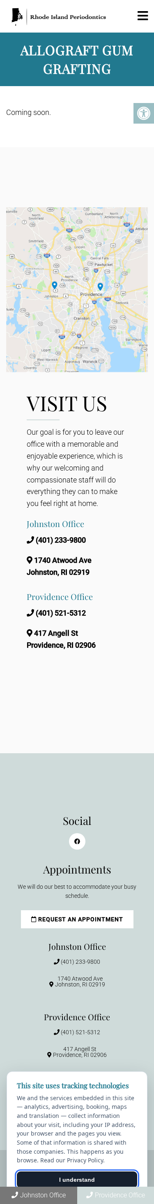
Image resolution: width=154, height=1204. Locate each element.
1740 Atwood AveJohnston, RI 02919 (80, 981)
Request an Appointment (80, 919)
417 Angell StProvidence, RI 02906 (80, 1052)
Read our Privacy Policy (71, 1160)
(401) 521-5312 (61, 613)
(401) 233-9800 (61, 540)
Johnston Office (43, 1195)
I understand (77, 1179)
